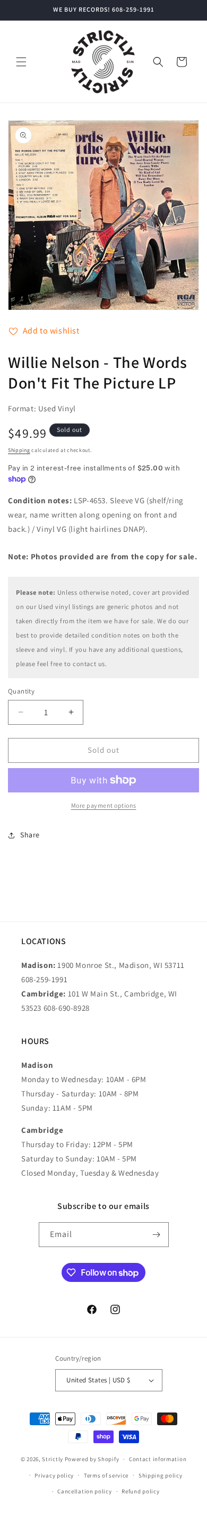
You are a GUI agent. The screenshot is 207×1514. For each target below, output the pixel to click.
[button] (21, 61)
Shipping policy (161, 1475)
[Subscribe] (156, 1234)
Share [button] (30, 834)
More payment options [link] (103, 805)
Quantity (21, 691)
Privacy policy (54, 1475)
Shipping (19, 450)
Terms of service (106, 1475)
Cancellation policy (84, 1491)
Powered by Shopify (92, 1459)
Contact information (157, 1459)
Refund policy (140, 1491)
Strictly (52, 1459)
